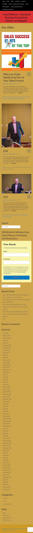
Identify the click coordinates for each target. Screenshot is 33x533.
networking (13, 167)
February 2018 (6, 465)
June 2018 (5, 455)
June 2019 (5, 431)
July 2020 (5, 404)
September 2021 (7, 369)
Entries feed (6, 515)
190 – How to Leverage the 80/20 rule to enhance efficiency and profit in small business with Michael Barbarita (15, 314)
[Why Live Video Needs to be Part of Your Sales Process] (16, 51)
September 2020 (7, 399)
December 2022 (7, 345)
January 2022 (6, 362)
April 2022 (5, 357)
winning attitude (10, 169)
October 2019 (6, 423)
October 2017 (6, 475)
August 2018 (6, 450)
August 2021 (6, 372)
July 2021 (5, 374)
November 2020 (7, 394)
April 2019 (5, 435)
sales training (22, 98)
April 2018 (5, 460)
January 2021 (6, 389)
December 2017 (7, 470)
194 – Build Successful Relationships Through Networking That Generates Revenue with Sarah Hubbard (15, 307)
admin (6, 83)
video (6, 169)
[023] (16, 183)
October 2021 (6, 367)
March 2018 (6, 462)
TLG (15, 154)
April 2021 (5, 382)
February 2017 (6, 487)
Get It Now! (16, 277)
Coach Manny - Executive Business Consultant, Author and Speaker (17, 17)
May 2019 (5, 433)
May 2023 (5, 340)
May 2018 (5, 457)
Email (5, 251)
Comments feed (7, 517)
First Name (7, 259)
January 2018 (6, 467)
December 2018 (7, 440)
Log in (4, 512)
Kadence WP (12, 530)
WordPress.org (6, 520)
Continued (20, 92)
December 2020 (7, 391)
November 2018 (7, 443)
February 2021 (6, 387)
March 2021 (6, 384)
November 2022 (7, 347)
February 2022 (6, 360)
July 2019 (5, 428)
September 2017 (7, 477)
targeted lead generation (7, 216)
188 (4, 318)
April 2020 (5, 411)
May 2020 (5, 409)
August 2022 (6, 352)
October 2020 (6, 396)
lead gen (5, 167)
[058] (16, 125)
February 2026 (6, 335)
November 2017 (7, 472)
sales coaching (16, 98)
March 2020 (6, 413)
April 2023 (5, 343)
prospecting (11, 98)
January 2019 (6, 438)
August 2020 (6, 401)
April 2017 (5, 482)
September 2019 (7, 426)
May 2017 (5, 479)
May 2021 (5, 379)
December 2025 (7, 338)
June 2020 (5, 406)
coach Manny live (7, 214)
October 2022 (6, 350)
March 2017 (6, 484)
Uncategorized (7, 504)
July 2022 (5, 355)
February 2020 (6, 416)
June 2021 (5, 377)
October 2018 (6, 445)
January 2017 (6, 489)
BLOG (15, 83)
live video (6, 98)
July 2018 (5, 453)
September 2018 (7, 448)
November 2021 (7, 365)
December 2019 (7, 418)
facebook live (13, 214)
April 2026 (5, 333)
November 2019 (7, 421)
